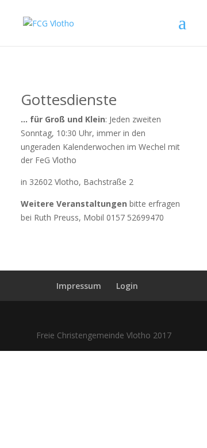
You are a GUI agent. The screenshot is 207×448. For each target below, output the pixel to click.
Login (127, 285)
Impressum (78, 285)
